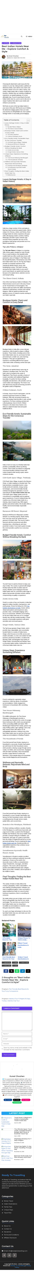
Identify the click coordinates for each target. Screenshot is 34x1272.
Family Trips (8, 1207)
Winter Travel (8, 1201)
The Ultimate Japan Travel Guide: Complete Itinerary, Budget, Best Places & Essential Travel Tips (23, 1131)
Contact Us (8, 1229)
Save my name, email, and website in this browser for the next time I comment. (18, 1049)
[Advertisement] (17, 17)
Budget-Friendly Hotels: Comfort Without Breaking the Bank (15, 147)
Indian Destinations (10, 1204)
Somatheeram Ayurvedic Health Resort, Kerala (17, 168)
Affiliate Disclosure (10, 1238)
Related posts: (11, 175)
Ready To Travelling (13, 1175)
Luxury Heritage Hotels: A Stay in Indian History (17, 124)
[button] (21, 36)
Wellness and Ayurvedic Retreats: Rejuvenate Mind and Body (15, 162)
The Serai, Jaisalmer (13, 134)
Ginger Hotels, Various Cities (16, 152)
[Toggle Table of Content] (27, 120)
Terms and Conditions (11, 1235)
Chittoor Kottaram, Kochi (15, 136)
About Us (7, 1226)
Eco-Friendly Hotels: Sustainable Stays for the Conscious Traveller (17, 139)
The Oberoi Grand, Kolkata (15, 128)
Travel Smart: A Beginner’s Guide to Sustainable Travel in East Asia (23, 1119)
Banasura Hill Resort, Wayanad (16, 144)
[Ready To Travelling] (5, 36)
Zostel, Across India (13, 150)
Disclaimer (7, 1232)
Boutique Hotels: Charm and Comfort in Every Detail (16, 131)
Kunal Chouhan (14, 56)
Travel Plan (7, 1213)
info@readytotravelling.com (17, 1251)
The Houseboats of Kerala (15, 159)
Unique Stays (8, 1210)
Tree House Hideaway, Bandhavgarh (18, 157)
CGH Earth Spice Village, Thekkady (17, 142)
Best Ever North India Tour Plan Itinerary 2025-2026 (23, 1156)
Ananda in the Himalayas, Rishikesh (17, 165)
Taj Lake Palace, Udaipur (14, 126)
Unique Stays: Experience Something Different (16, 155)
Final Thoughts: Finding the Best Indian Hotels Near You (17, 172)
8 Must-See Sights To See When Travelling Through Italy (23, 1148)
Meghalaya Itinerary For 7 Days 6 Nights (22, 1139)
